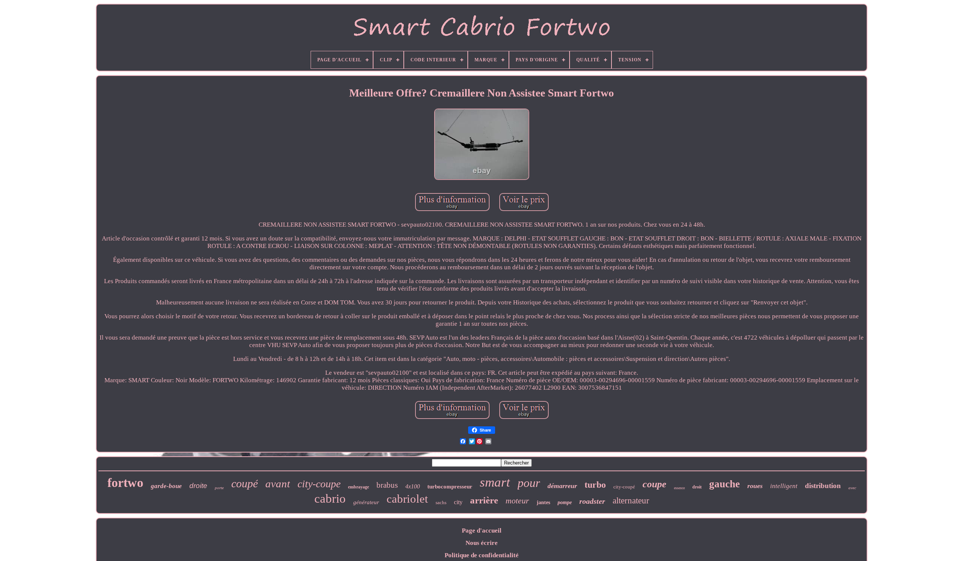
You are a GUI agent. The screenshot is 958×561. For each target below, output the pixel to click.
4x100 (412, 486)
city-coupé (624, 487)
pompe (565, 502)
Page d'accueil (481, 530)
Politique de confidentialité (482, 555)
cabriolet (407, 498)
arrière (484, 500)
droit (697, 487)
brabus (387, 485)
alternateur (631, 500)
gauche (724, 484)
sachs (441, 502)
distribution (823, 486)
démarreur (562, 486)
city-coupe (319, 484)
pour (529, 483)
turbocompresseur (449, 487)
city (458, 502)
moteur (517, 500)
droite (198, 486)
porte (219, 487)
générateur (366, 502)
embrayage (358, 487)
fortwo (125, 483)
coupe (654, 484)
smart (495, 482)
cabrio (330, 498)
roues (755, 486)
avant (277, 484)
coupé (244, 483)
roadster (592, 501)
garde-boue (166, 486)
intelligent (783, 486)
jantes (543, 502)
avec (852, 487)
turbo (595, 485)
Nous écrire (482, 542)
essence (679, 488)
